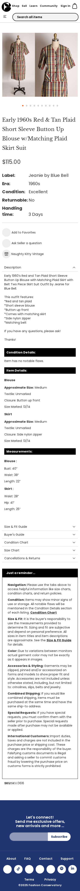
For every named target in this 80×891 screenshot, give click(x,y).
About (11, 858)
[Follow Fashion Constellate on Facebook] (29, 869)
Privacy (50, 879)
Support (67, 858)
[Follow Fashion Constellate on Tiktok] (18, 869)
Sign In (65, 6)
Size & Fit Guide (59, 640)
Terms (29, 879)
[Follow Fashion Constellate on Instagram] (7, 869)
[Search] (71, 17)
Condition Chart (43, 612)
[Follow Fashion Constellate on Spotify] (61, 869)
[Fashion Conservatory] (6, 7)
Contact (45, 858)
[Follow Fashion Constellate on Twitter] (40, 869)
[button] (23, 105)
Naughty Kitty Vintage (27, 254)
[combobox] (45, 17)
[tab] (40, 267)
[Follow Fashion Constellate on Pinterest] (51, 869)
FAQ (27, 858)
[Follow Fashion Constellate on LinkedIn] (72, 869)
